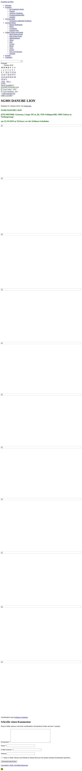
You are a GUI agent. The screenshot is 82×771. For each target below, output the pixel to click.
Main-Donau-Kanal (16, 34)
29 (2, 79)
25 (8, 77)
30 (4, 79)
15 (2, 74)
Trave (11, 48)
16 (4, 74)
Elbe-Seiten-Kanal (15, 36)
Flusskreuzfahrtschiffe (16, 15)
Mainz (11, 27)
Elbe (10, 42)
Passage (12, 11)
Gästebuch (8, 57)
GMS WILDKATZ (8, 94)
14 (15, 72)
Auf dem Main (10, 19)
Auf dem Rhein (10, 23)
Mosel (11, 46)
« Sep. (3, 81)
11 (8, 72)
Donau (11, 50)
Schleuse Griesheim (16, 13)
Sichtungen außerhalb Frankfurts (20, 21)
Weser (11, 40)
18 (8, 74)
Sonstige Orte (14, 30)
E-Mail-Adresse (7, 750)
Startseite (8, 5)
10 (6, 72)
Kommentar (5, 742)
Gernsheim (13, 28)
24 (6, 77)
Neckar (11, 44)
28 (15, 77)
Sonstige (12, 17)
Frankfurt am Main (7, 2)
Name (3, 746)
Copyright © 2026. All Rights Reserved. (14, 765)
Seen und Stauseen (15, 52)
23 (4, 77)
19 (10, 74)
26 (10, 77)
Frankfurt (8, 7)
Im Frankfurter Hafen (16, 9)
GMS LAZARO (6, 95)
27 (13, 77)
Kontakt (8, 55)
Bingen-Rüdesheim (15, 25)
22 (2, 77)
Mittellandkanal (14, 38)
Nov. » (8, 81)
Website (3, 754)
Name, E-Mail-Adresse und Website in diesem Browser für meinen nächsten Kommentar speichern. (36, 758)
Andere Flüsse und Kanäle (14, 32)
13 (13, 72)
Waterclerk (27, 106)
